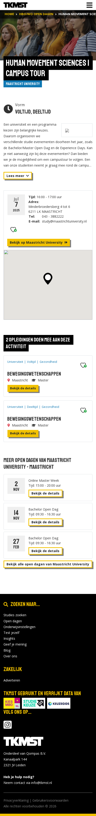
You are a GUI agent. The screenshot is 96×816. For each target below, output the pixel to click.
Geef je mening (15, 644)
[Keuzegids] (58, 703)
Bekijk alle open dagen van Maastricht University (48, 564)
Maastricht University (23, 84)
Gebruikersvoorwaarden (50, 800)
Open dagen (12, 621)
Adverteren (11, 680)
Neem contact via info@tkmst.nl (27, 782)
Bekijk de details (23, 388)
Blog (6, 650)
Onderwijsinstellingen (19, 627)
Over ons (10, 656)
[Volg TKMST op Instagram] (7, 727)
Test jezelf (11, 632)
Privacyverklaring (16, 800)
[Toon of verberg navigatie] (88, 5)
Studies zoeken (14, 615)
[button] (47, 279)
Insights (9, 638)
